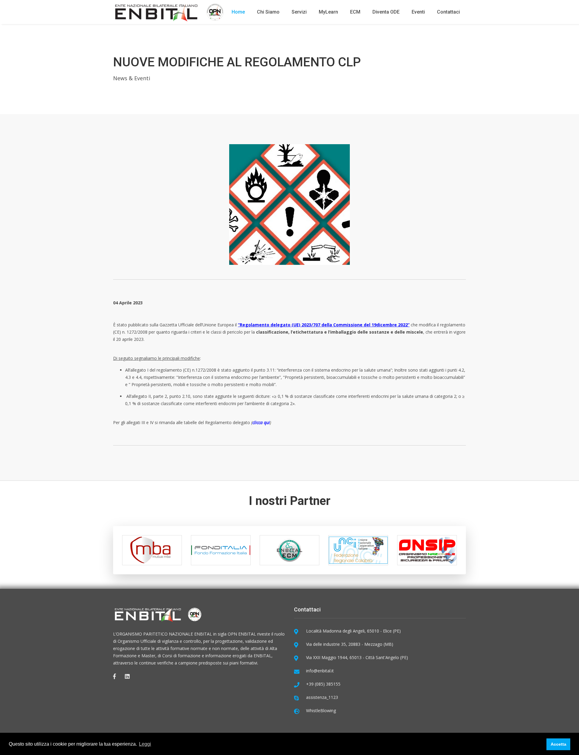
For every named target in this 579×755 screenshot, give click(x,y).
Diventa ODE (386, 12)
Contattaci (448, 12)
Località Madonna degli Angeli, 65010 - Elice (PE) (353, 631)
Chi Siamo (268, 12)
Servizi (299, 12)
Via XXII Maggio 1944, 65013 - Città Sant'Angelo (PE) (357, 657)
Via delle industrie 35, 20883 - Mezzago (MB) (349, 644)
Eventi (418, 12)
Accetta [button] (558, 744)
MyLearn (328, 12)
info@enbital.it (320, 671)
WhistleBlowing (321, 710)
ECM (355, 12)
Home (238, 12)
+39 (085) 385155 (323, 684)
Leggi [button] (145, 744)
